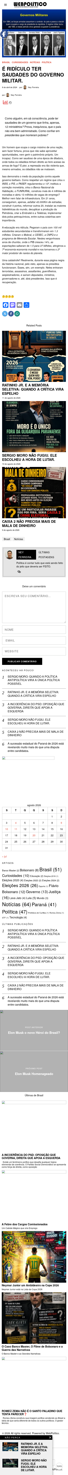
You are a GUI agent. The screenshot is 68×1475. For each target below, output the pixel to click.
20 (34, 835)
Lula (31, 898)
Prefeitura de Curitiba (38, 912)
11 (15, 829)
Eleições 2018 (51, 876)
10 (6, 829)
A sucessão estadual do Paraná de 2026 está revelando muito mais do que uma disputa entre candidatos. (36, 747)
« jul (4, 856)
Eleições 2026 (20, 885)
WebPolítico (52, 1433)
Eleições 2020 (12, 880)
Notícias (35, 62)
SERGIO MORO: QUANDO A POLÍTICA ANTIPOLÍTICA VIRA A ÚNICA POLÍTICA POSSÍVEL (34, 680)
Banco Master (10, 870)
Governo (37, 891)
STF (5, 917)
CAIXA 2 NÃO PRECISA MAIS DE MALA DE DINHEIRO (29, 523)
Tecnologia (18, 917)
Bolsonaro (29, 870)
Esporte (43, 886)
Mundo (42, 898)
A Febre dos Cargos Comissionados (25, 1224)
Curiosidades (20, 62)
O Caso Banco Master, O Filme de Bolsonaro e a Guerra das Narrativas (32, 1348)
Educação (36, 876)
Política (46, 62)
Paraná (44, 904)
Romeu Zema (57, 912)
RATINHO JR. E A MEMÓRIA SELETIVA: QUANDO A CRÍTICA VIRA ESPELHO (33, 389)
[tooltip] (5, 313)
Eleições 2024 (50, 880)
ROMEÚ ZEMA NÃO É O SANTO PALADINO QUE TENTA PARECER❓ (32, 1412)
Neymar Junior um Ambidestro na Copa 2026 (30, 1285)
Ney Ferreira (33, 87)
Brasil (6, 62)
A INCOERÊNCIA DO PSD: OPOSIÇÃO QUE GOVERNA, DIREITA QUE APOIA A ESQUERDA (36, 707)
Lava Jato (17, 898)
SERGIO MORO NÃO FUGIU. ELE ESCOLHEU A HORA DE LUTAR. (29, 457)
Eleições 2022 (32, 880)
